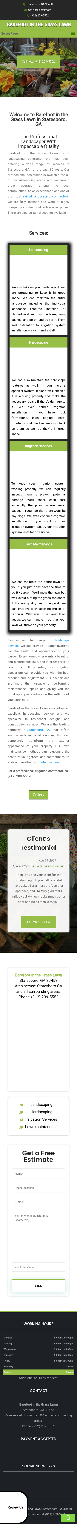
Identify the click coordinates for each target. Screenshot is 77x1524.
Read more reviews (39, 922)
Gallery (38, 795)
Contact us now (48, 762)
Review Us (15, 1507)
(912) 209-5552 (39, 15)
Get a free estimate (39, 9)
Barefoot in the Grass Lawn (49, 865)
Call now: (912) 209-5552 (38, 61)
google (38, 1480)
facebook (31, 1480)
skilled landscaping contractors (46, 196)
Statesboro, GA (38, 730)
